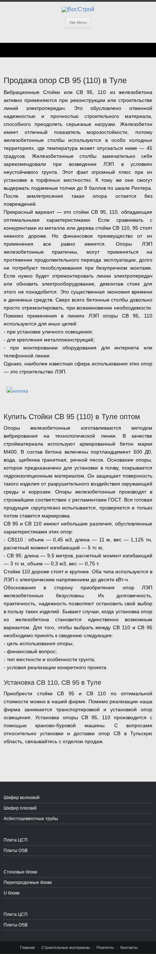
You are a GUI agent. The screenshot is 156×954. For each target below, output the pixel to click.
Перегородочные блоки (28, 882)
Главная (27, 947)
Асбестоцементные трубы (31, 818)
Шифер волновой (22, 797)
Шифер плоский (20, 808)
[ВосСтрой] (78, 9)
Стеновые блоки (20, 872)
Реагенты (105, 947)
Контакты (128, 947)
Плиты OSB (16, 850)
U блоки (12, 893)
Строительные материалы (65, 947)
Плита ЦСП (16, 840)
